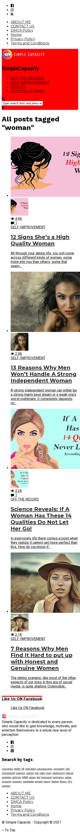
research (20, 773)
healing (55, 781)
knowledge (28, 781)
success (6, 786)
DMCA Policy (22, 30)
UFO (70, 781)
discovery (17, 781)
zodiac (68, 777)
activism (16, 777)
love (37, 773)
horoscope (46, 777)
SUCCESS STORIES (27, 91)
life (22, 769)
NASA (25, 777)
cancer (32, 777)
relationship (58, 773)
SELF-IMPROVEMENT (30, 82)
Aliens (63, 781)
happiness (58, 777)
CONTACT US (22, 26)
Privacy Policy (23, 39)
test (38, 777)
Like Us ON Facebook (22, 699)
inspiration (7, 769)
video (42, 773)
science (30, 773)
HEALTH (18, 87)
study (49, 773)
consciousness (44, 769)
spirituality (59, 769)
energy (47, 781)
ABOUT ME (21, 22)
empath (39, 781)
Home (16, 35)
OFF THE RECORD (27, 78)
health (17, 769)
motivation (30, 769)
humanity (7, 781)
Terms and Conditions (30, 43)
